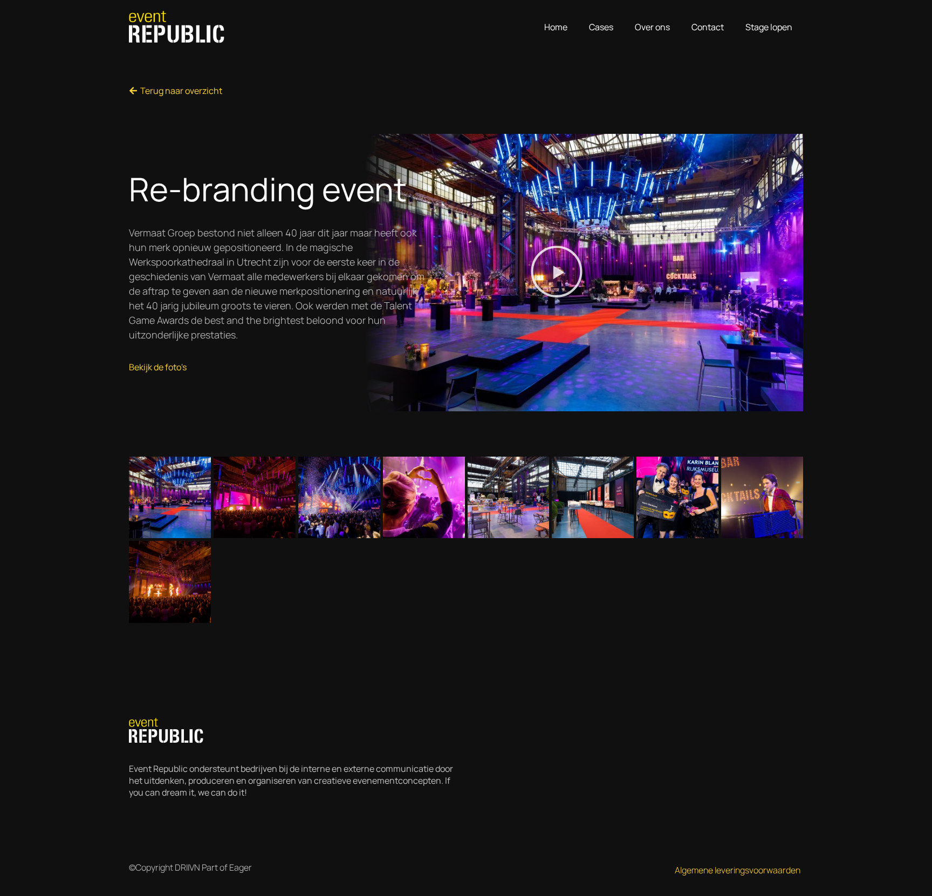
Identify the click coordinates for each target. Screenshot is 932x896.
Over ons (652, 27)
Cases (601, 27)
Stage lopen (768, 27)
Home (555, 27)
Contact (707, 27)
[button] (557, 273)
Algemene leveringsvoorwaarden (737, 870)
